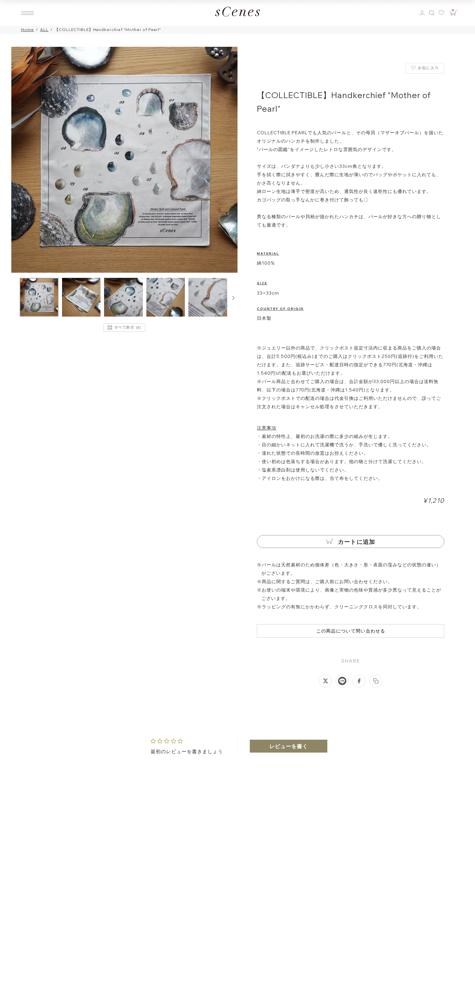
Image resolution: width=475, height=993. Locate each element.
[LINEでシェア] (342, 680)
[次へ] (233, 298)
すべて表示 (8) (127, 327)
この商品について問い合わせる (350, 631)
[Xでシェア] (325, 680)
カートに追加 (355, 541)
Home (27, 29)
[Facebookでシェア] (359, 680)
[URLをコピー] (375, 680)
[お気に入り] (443, 13)
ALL (44, 29)
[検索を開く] (431, 13)
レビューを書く (288, 746)
